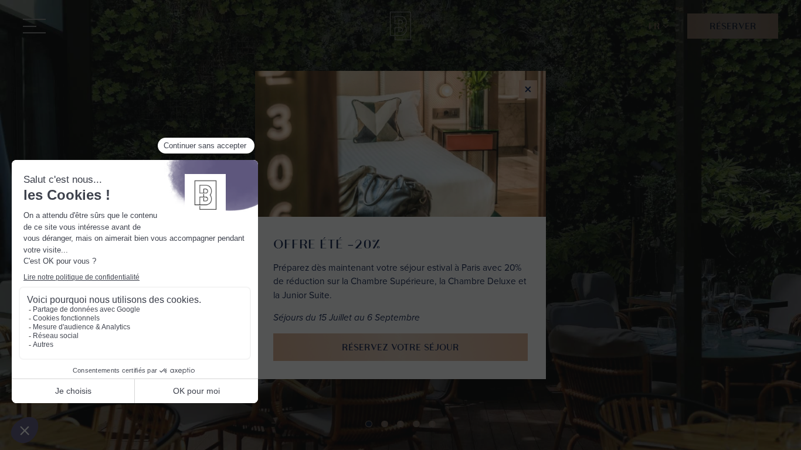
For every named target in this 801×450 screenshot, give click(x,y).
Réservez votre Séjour (400, 347)
